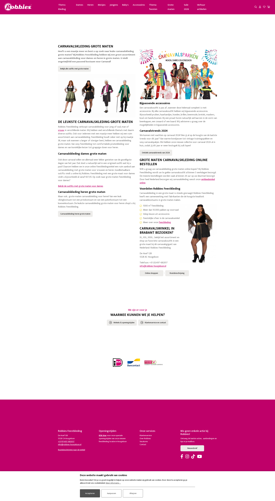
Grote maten (171, 7)
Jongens (114, 5)
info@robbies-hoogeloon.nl (153, 266)
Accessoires (139, 5)
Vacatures (144, 441)
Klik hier (103, 435)
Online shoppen (151, 273)
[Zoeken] (256, 7)
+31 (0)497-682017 (66, 441)
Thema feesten (153, 7)
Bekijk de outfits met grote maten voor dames (80, 186)
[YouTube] (199, 456)
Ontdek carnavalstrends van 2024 (156, 152)
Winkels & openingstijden (123, 322)
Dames (79, 5)
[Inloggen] (260, 7)
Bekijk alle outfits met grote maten (74, 68)
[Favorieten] (264, 7)
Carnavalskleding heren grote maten (75, 213)
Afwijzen (132, 493)
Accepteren (90, 493)
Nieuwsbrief (192, 448)
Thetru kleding (62, 7)
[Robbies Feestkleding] (18, 7)
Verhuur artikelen (201, 7)
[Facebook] (181, 456)
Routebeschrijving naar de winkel (71, 449)
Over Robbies (145, 438)
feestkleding (165, 222)
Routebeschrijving (177, 273)
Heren (90, 5)
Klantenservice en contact (155, 322)
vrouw (61, 130)
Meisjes (101, 5)
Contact (143, 444)
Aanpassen (111, 493)
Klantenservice (146, 435)
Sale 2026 (186, 7)
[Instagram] (187, 456)
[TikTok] (193, 456)
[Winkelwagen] (268, 7)
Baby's (125, 5)
